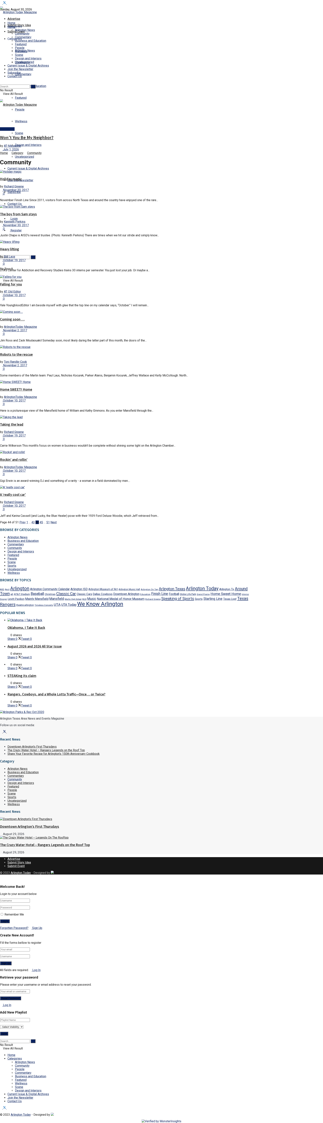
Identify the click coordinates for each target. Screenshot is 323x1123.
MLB (84, 599)
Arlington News (25, 30)
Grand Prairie (203, 594)
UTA (57, 604)
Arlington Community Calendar (50, 589)
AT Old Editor (12, 291)
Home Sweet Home (225, 594)
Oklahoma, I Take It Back (26, 627)
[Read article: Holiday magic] (128, 171)
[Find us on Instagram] (8, 3)
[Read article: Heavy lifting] (128, 242)
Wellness (21, 121)
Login (14, 218)
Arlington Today (202, 588)
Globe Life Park (188, 594)
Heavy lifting (9, 249)
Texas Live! (229, 599)
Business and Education (30, 40)
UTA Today (68, 605)
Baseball (37, 594)
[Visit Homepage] (18, 12)
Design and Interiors (28, 145)
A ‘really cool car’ (13, 494)
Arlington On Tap (149, 589)
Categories (14, 1058)
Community (22, 33)
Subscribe (14, 192)
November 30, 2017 (15, 190)
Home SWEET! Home (16, 389)
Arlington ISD (79, 589)
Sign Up (36, 928)
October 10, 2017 (14, 295)
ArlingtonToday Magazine (20, 327)
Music (91, 599)
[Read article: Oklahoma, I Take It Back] (131, 620)
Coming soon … (12, 319)
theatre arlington (25, 605)
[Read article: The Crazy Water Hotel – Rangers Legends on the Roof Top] (128, 837)
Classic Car (66, 593)
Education (145, 594)
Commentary (23, 74)
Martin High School (73, 599)
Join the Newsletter (20, 69)
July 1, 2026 (10, 149)
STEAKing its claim (21, 676)
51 (48, 522)
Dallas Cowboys (103, 594)
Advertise (13, 19)
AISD (2, 589)
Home (11, 23)
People (19, 48)
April (7, 589)
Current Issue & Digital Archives (28, 168)
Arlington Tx (226, 589)
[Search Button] (1, 245)
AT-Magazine (12, 146)
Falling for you (11, 284)
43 (33, 522)
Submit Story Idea (19, 862)
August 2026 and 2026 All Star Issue (34, 646)
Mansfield (56, 599)
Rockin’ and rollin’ (13, 459)
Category (17, 153)
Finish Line (159, 594)
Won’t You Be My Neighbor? (26, 137)
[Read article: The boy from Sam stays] (128, 206)
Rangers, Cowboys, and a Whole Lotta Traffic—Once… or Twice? (56, 694)
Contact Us (14, 204)
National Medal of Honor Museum (120, 599)
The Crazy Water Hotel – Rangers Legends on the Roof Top (46, 750)
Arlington (19, 588)
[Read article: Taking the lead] (128, 417)
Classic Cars (84, 594)
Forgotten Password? (14, 928)
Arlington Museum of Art (103, 589)
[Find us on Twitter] (5, 3)
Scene (19, 133)
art (11, 594)
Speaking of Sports (177, 598)
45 (41, 522)
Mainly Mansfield (37, 599)
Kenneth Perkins (14, 221)
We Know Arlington (100, 604)
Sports (11, 565)
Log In (36, 970)
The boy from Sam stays (18, 214)
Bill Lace (9, 256)
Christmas (50, 594)
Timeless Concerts (44, 605)
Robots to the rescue (16, 354)
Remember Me (14, 914)
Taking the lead (11, 424)
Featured (21, 98)
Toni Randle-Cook (15, 362)
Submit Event (16, 866)
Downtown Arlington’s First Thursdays (32, 746)
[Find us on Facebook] (1, 3)
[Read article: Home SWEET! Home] (128, 382)
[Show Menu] (1, 97)
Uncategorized (24, 156)
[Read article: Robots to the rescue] (128, 347)
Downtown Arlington (126, 594)
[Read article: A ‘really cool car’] (128, 487)
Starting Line (212, 599)
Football (174, 594)
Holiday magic (11, 179)
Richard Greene (14, 186)
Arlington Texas (172, 589)
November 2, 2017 (14, 330)
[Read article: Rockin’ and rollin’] (128, 452)
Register (16, 230)
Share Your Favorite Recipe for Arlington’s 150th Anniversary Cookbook (53, 754)
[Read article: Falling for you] (128, 277)
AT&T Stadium (22, 594)
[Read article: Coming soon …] (128, 312)
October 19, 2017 (14, 260)
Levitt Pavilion (16, 599)
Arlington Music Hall (129, 589)
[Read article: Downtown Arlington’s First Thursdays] (128, 819)
